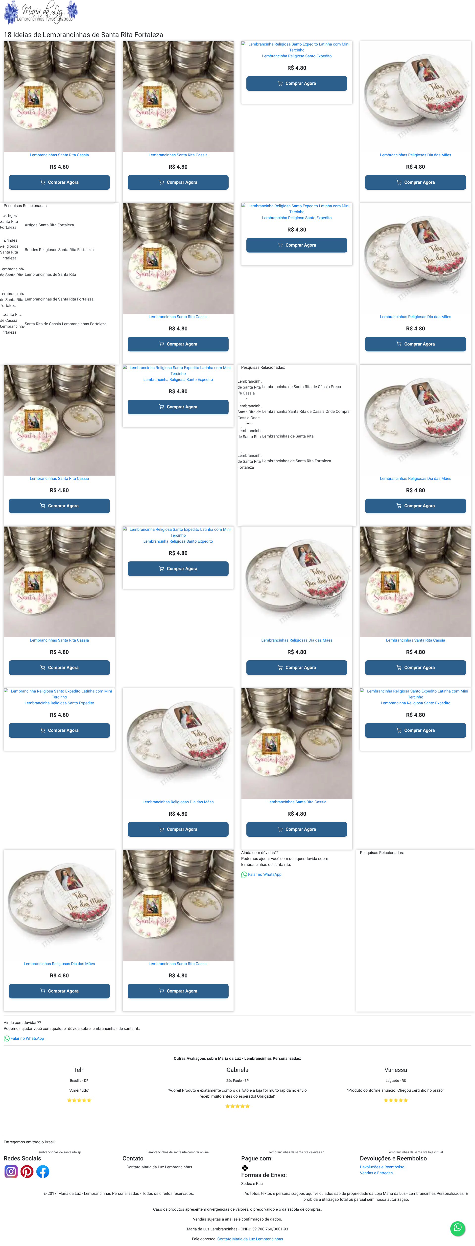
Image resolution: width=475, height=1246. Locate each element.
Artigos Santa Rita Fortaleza (49, 225)
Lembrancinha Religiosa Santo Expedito (297, 56)
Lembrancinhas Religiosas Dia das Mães (415, 155)
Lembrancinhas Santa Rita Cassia (59, 155)
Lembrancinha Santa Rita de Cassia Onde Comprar (306, 411)
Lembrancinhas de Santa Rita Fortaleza (59, 299)
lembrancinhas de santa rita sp (59, 1152)
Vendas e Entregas (376, 1173)
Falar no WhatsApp (264, 874)
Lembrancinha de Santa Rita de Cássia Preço (301, 386)
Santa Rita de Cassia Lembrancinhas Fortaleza (65, 324)
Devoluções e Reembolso (382, 1167)
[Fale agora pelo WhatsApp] (457, 1228)
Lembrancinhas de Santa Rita (50, 274)
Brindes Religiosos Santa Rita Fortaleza (59, 249)
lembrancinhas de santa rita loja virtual (415, 1152)
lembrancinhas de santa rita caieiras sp (296, 1152)
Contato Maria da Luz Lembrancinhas (159, 1167)
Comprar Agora (63, 182)
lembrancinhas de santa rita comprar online (178, 1152)
